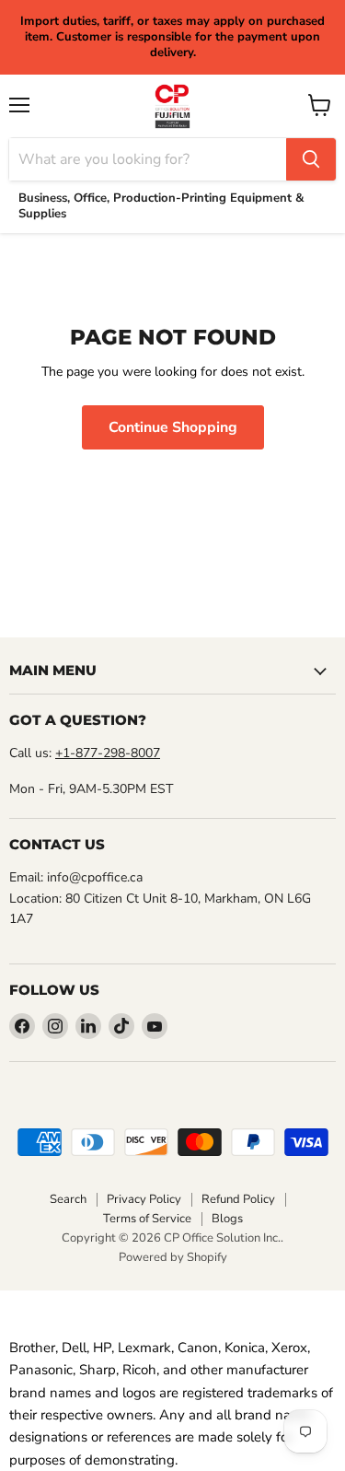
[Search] (311, 159)
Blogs (227, 1218)
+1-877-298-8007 (107, 753)
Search (68, 1199)
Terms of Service (147, 1218)
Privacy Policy (144, 1199)
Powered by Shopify (173, 1257)
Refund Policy (238, 1199)
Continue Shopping (173, 427)
